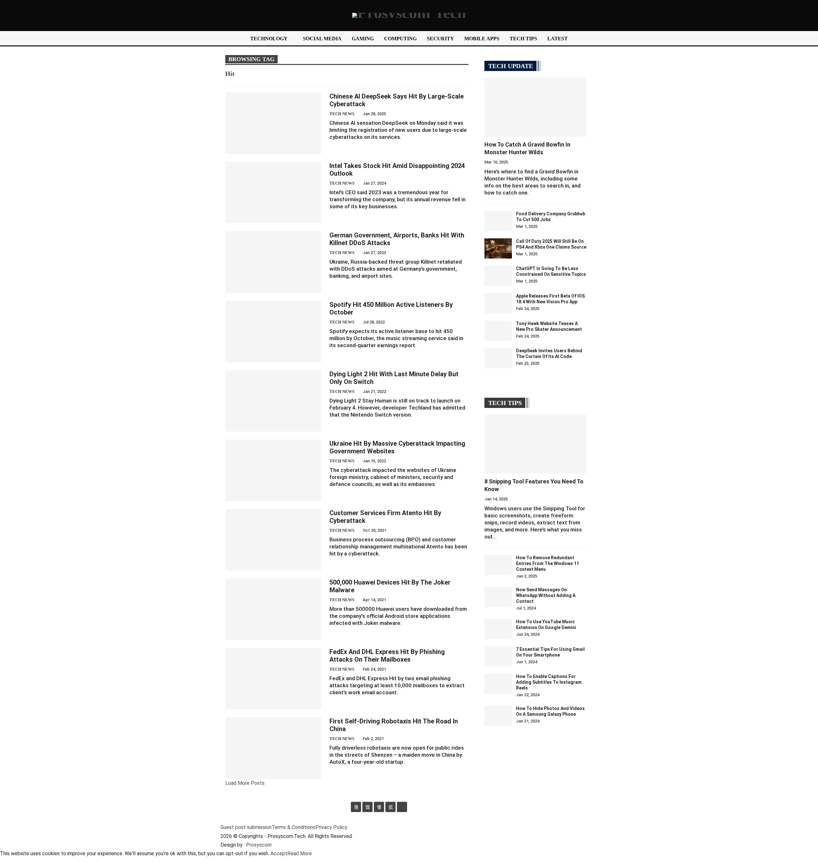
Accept (278, 853)
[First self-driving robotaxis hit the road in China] (273, 748)
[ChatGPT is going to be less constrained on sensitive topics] (498, 276)
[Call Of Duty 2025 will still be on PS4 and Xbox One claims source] (498, 248)
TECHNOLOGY (269, 38)
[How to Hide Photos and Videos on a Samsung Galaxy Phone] (498, 716)
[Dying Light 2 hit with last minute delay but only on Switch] (273, 401)
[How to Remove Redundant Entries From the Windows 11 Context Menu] (498, 565)
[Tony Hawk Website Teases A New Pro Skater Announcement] (498, 331)
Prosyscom (259, 845)
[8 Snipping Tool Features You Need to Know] (535, 444)
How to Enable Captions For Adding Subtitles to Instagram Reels (549, 682)
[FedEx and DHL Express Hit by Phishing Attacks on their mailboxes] (273, 678)
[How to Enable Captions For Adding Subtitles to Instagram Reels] (498, 684)
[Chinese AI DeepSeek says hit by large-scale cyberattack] (273, 123)
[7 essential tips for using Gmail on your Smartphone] (498, 656)
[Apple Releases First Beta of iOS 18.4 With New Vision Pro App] (498, 303)
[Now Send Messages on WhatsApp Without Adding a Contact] (498, 597)
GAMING (363, 38)
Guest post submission (246, 827)
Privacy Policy (331, 827)
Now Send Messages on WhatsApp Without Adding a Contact (545, 595)
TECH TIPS (523, 38)
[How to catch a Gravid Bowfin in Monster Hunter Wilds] (535, 107)
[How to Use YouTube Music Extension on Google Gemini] (498, 629)
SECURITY (440, 38)
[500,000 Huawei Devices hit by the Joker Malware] (273, 609)
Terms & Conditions (293, 827)
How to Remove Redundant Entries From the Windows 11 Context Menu (547, 563)
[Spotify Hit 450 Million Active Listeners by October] (273, 331)
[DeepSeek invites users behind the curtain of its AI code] (498, 358)
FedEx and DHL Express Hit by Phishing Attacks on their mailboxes (387, 655)
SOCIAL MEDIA (322, 38)
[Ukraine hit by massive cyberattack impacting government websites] (273, 470)
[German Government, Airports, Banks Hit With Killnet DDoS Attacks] (273, 262)
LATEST (557, 38)
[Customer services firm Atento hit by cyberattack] (273, 539)
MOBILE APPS (481, 38)
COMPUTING (400, 38)
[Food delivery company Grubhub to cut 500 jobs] (498, 221)
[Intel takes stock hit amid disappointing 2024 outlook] (273, 192)
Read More (299, 853)
